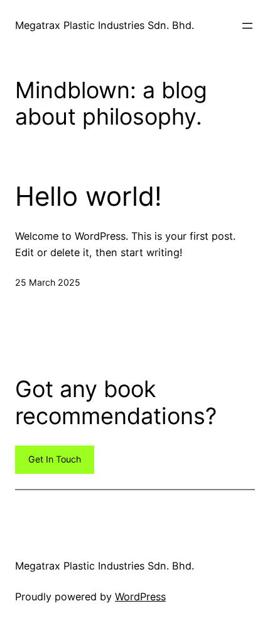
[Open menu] (247, 25)
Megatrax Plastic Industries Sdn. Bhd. (104, 25)
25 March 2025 (47, 282)
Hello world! (88, 196)
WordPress (140, 596)
